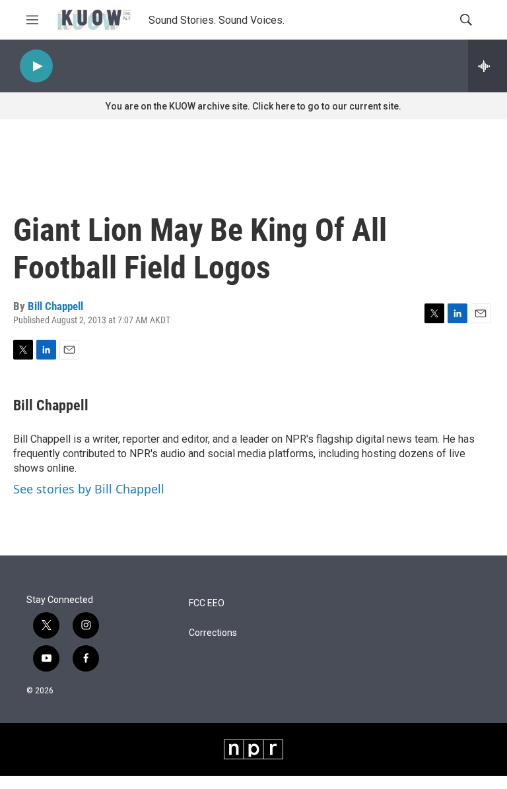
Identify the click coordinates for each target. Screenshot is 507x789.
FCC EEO (206, 603)
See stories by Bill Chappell (88, 489)
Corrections (213, 633)
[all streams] (487, 66)
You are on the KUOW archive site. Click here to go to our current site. (253, 106)
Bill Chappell (55, 306)
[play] (36, 66)
